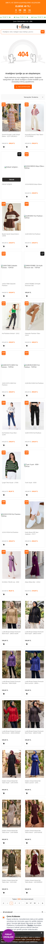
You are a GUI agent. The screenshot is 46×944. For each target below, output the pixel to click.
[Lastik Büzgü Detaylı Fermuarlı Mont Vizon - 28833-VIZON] (11, 614)
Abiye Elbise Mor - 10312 (32, 582)
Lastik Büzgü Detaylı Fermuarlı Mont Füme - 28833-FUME (34, 732)
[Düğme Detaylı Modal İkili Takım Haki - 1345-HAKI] (11, 863)
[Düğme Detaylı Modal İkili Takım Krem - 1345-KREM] (11, 813)
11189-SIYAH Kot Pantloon (33, 433)
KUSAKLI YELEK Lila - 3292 (10, 582)
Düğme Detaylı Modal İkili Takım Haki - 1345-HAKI (10, 881)
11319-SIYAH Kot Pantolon (10, 532)
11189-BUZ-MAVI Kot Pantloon (34, 383)
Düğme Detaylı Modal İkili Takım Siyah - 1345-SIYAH (10, 782)
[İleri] (38, 903)
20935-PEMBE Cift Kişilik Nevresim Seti (32, 284)
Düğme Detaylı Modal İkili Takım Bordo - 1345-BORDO (33, 881)
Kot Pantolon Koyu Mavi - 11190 (9, 433)
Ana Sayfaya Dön (24, 87)
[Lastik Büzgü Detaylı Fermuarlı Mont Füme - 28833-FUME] (34, 714)
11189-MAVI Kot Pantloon (32, 234)
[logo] (23, 26)
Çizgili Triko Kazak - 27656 (10, 482)
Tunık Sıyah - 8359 (30, 482)
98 (35, 903)
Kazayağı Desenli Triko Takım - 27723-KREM (34, 135)
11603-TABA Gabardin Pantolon (9, 284)
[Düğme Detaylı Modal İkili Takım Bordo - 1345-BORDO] (34, 863)
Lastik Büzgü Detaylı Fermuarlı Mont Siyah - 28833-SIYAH (34, 632)
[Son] (42, 903)
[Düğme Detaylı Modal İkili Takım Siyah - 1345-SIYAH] (11, 763)
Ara (42, 32)
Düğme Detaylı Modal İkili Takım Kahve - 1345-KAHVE (33, 831)
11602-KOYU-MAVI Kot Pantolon (9, 384)
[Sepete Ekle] (3, 147)
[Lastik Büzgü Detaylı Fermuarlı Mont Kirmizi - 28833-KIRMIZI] (11, 714)
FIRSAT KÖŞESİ (7, 184)
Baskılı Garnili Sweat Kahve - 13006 (11, 235)
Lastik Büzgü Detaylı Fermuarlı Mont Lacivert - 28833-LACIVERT (34, 682)
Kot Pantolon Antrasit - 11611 (10, 333)
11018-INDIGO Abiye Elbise (33, 184)
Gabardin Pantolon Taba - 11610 (33, 334)
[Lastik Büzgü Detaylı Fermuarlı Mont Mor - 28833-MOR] (11, 664)
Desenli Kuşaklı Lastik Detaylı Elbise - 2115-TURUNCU (11, 135)
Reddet (30, 925)
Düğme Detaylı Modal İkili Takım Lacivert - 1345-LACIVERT (33, 782)
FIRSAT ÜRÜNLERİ (8, 935)
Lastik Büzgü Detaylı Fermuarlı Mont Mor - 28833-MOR (11, 682)
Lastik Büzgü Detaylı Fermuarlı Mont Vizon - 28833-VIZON (11, 632)
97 (31, 903)
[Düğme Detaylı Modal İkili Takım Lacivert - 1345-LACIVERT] (34, 763)
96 (27, 903)
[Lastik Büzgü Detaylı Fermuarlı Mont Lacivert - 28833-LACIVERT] (34, 664)
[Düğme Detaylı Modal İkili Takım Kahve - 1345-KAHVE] (34, 813)
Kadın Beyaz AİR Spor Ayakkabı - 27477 (31, 533)
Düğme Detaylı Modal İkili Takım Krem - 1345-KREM (10, 831)
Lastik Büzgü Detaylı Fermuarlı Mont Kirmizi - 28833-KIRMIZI (11, 732)
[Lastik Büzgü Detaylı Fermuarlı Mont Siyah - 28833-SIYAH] (34, 614)
